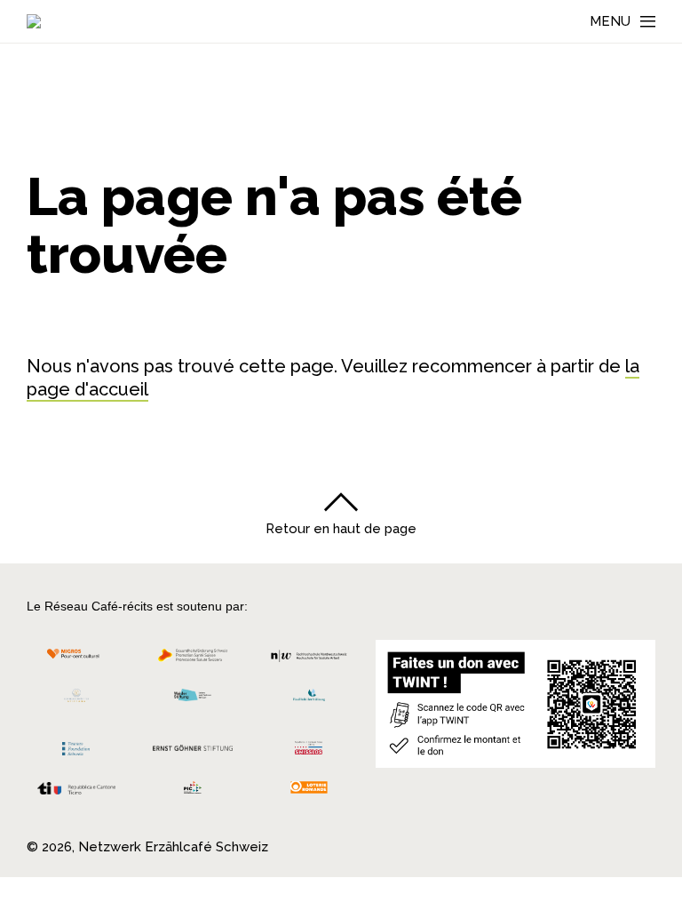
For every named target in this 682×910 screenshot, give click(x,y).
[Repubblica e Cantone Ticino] (76, 793)
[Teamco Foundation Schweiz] (76, 746)
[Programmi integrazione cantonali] (193, 792)
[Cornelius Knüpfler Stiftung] (76, 700)
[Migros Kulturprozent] (76, 660)
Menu (610, 21)
